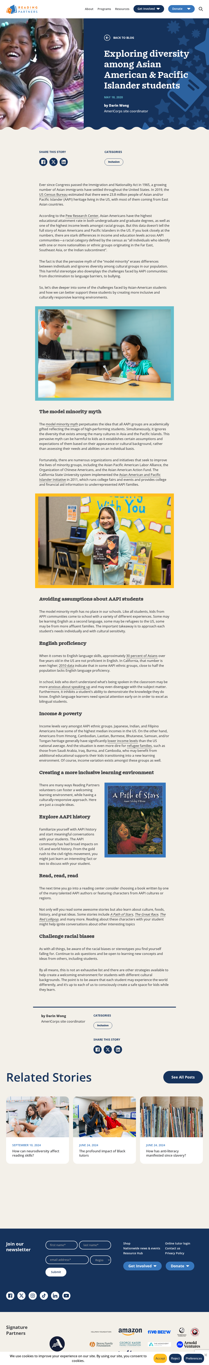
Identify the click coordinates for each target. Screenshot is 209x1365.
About (89, 9)
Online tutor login (177, 1243)
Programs (104, 9)
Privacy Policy (174, 1253)
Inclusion (114, 162)
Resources (122, 9)
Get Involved (146, 9)
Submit (56, 1272)
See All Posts (183, 1077)
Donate (177, 9)
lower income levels (123, 741)
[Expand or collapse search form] (201, 9)
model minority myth (62, 424)
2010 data (66, 665)
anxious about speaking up (69, 687)
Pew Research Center (82, 215)
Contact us (172, 1248)
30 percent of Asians (142, 656)
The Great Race (146, 914)
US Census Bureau (53, 194)
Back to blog (123, 38)
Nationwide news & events (141, 1248)
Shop (126, 1243)
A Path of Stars (121, 914)
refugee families (139, 745)
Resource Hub (133, 1253)
